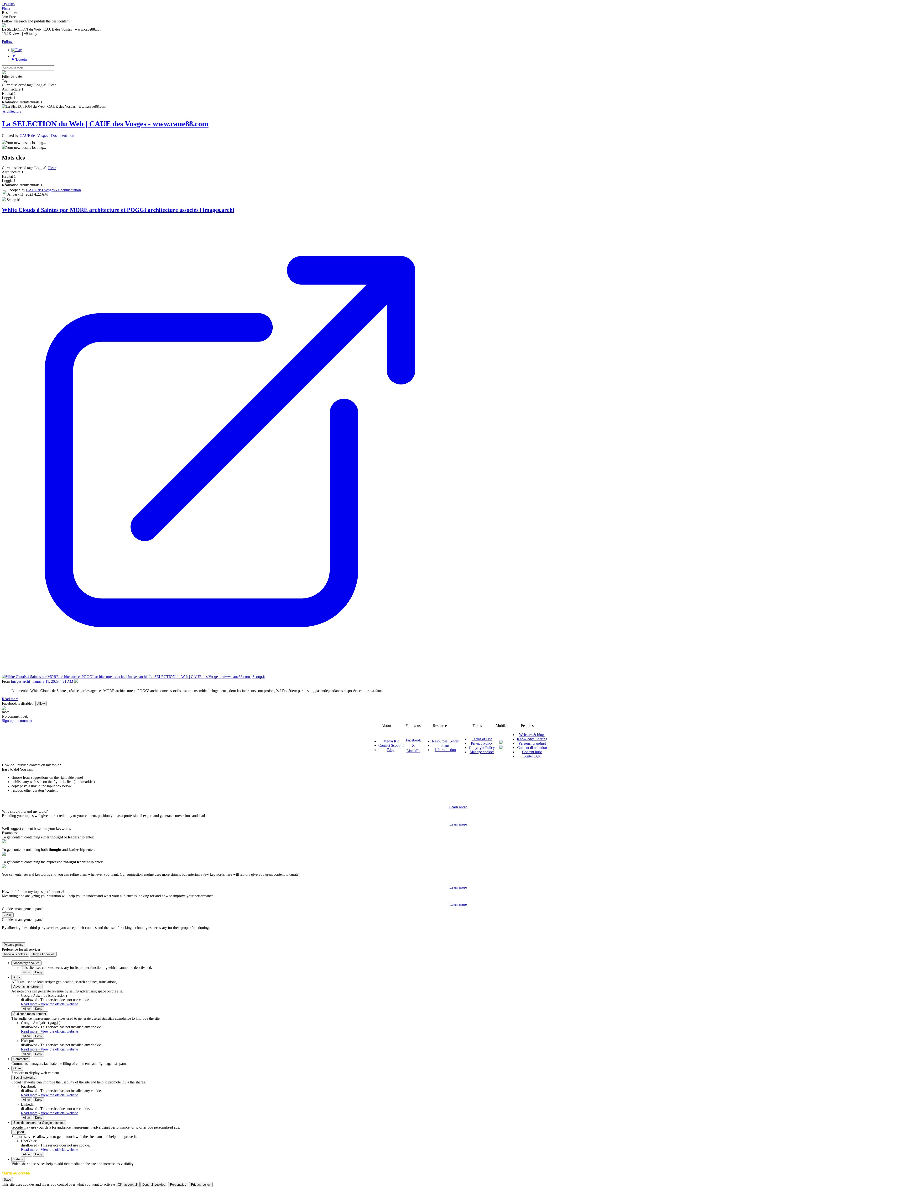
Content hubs (532, 752)
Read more (10, 699)
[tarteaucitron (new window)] (16, 1176)
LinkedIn (413, 751)
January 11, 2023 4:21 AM (53, 681)
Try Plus (8, 4)
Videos (18, 1159)
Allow (41, 703)
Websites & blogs (532, 735)
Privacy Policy (482, 743)
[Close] (4, 911)
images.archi (21, 681)
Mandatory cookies (26, 963)
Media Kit (391, 741)
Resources (9, 13)
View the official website (59, 1004)
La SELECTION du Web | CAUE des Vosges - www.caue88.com (105, 123)
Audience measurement (29, 1014)
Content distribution (532, 748)
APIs (16, 977)
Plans (6, 8)
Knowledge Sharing (532, 739)
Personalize (178, 1184)
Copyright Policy (482, 748)
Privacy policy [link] (13, 945)
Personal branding (532, 743)
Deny (38, 972)
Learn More (458, 807)
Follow (7, 42)
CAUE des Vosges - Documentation (47, 135)
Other (17, 1068)
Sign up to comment (17, 721)
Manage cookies (482, 752)
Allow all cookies (15, 954)
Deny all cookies (43, 954)
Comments (20, 1059)
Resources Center (445, 741)
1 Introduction (445, 750)
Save (7, 1179)
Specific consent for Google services (38, 1123)
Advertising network (27, 986)
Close (8, 915)
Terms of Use (482, 739)
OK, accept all (128, 1184)
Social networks (24, 1077)
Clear (52, 168)
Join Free (9, 17)
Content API (532, 756)
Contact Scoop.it (390, 745)
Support (18, 1132)
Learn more (458, 824)
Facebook (413, 740)
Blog (391, 750)
